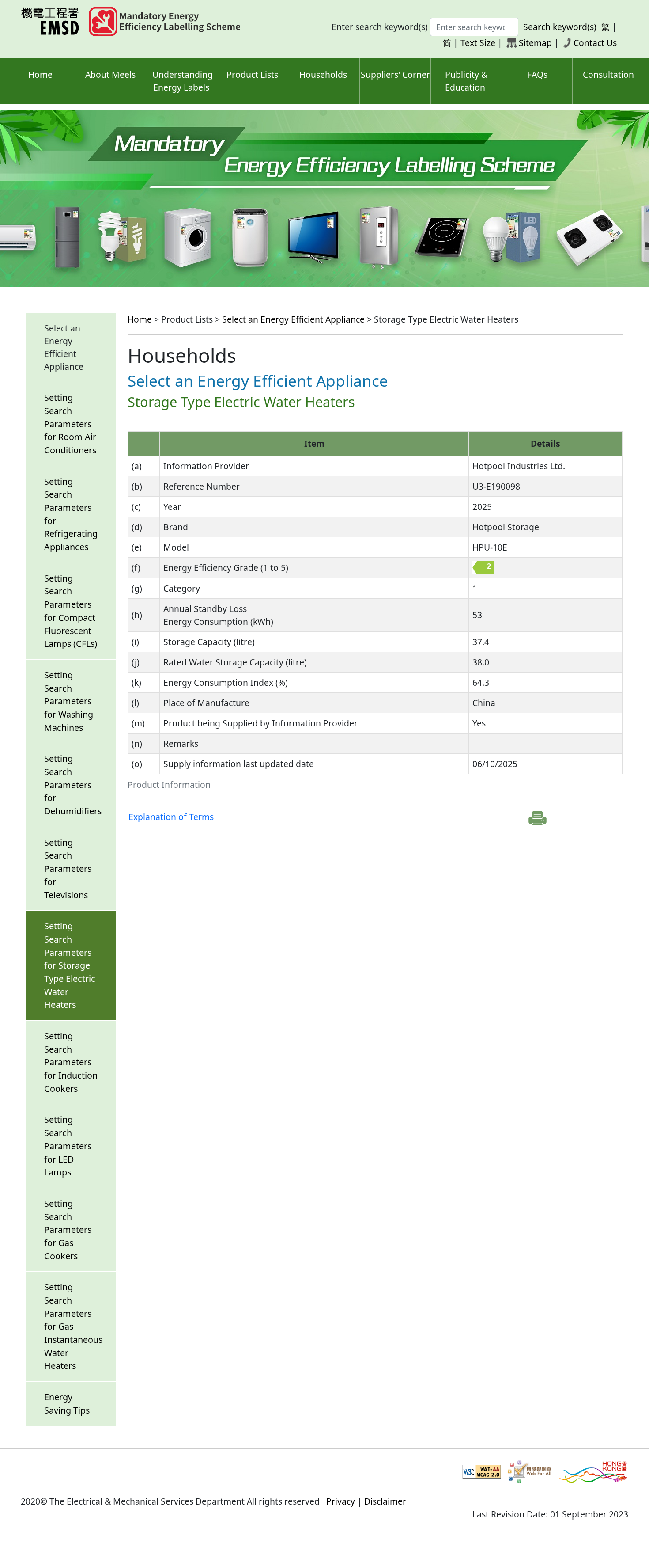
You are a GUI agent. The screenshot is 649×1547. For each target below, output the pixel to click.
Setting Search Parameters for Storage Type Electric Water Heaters (69, 965)
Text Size (477, 43)
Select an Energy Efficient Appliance (293, 319)
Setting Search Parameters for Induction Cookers (71, 1062)
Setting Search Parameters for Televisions (67, 868)
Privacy (340, 1501)
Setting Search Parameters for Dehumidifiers (73, 785)
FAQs (537, 74)
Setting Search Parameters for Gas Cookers (67, 1229)
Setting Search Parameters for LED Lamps (67, 1146)
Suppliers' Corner (395, 74)
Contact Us (595, 43)
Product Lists (252, 74)
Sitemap (535, 43)
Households (323, 74)
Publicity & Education (466, 80)
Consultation (608, 74)
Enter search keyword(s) (380, 27)
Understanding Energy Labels (182, 80)
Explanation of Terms (171, 817)
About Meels (110, 74)
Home (40, 74)
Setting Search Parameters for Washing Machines (68, 701)
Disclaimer (385, 1501)
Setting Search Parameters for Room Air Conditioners (70, 424)
